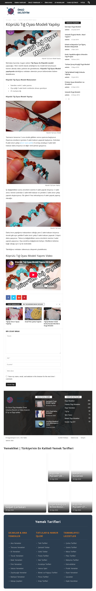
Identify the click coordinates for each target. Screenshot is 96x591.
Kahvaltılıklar (70, 564)
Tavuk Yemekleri (17, 556)
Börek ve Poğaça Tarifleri (47, 573)
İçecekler (69, 577)
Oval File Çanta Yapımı (33, 322)
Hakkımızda (74, 438)
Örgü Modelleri (70, 401)
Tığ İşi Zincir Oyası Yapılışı (12, 323)
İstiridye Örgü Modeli (73, 27)
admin (67, 29)
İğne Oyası (48, 2)
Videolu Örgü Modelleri (72, 404)
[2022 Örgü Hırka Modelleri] (40, 413)
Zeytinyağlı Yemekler (19, 573)
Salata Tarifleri (71, 547)
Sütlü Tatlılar (43, 552)
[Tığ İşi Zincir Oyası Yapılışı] (14, 313)
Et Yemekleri (15, 552)
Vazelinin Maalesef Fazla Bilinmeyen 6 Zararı (52, 423)
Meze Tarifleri (71, 552)
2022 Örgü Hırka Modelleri (51, 412)
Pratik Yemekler (72, 568)
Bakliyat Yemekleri (18, 577)
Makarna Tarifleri (72, 560)
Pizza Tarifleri (43, 577)
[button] (88, 2)
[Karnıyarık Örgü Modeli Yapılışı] (40, 403)
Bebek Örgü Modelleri (72, 418)
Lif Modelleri (59, 2)
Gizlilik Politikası (63, 438)
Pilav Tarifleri (71, 556)
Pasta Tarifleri (43, 556)
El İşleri (27, 319)
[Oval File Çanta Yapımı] (33, 313)
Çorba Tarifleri (71, 543)
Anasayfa (8, 2)
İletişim (83, 438)
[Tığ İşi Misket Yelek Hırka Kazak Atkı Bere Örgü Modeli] (52, 313)
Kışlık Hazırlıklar (72, 581)
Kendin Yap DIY (70, 422)
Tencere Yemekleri (18, 547)
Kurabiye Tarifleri (44, 564)
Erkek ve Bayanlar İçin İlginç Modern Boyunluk (75, 45)
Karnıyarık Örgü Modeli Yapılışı (51, 402)
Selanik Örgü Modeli (72, 92)
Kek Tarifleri (42, 560)
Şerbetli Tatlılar (44, 547)
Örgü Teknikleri (34, 2)
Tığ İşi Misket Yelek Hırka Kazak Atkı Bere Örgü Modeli (52, 324)
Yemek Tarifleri (20, 2)
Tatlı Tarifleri (42, 543)
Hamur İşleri (42, 568)
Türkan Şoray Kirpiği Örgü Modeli (77, 64)
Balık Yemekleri (16, 560)
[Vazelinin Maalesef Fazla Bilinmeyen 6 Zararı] (40, 423)
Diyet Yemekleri (72, 573)
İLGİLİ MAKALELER (14, 304)
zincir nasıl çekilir (26, 143)
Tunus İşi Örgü (72, 2)
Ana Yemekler (16, 543)
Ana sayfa (8, 20)
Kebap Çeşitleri (16, 581)
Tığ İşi (82, 2)
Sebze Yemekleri (17, 568)
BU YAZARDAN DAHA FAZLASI (33, 304)
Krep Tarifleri (43, 581)
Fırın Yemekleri (16, 564)
